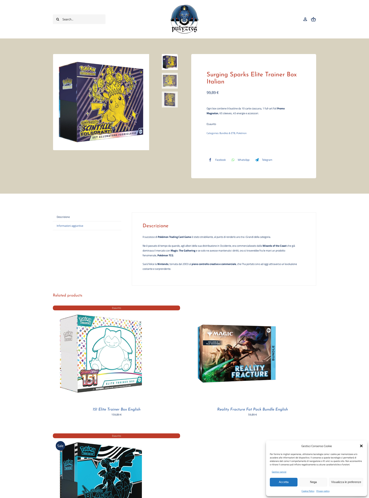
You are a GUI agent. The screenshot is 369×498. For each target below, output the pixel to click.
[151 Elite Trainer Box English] (101, 308)
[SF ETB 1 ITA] (106, 102)
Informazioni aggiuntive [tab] (70, 226)
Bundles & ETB (227, 133)
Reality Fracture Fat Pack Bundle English (252, 409)
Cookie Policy (308, 491)
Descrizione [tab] (63, 217)
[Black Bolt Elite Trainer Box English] (101, 436)
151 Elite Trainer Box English (116, 409)
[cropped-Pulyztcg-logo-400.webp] (184, 6)
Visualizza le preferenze (346, 482)
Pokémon (241, 133)
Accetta (283, 482)
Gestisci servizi (279, 472)
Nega (313, 482)
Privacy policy (323, 491)
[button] (361, 446)
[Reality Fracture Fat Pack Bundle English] (237, 308)
